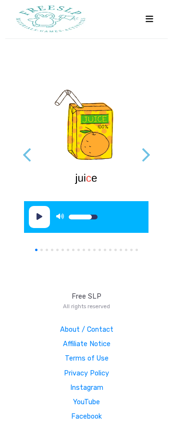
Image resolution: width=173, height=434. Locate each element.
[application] (71, 217)
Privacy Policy (86, 373)
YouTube (86, 402)
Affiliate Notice (87, 344)
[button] (146, 155)
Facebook (86, 416)
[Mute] (60, 217)
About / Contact (86, 330)
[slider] (83, 217)
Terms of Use (87, 358)
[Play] (39, 217)
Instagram (86, 388)
